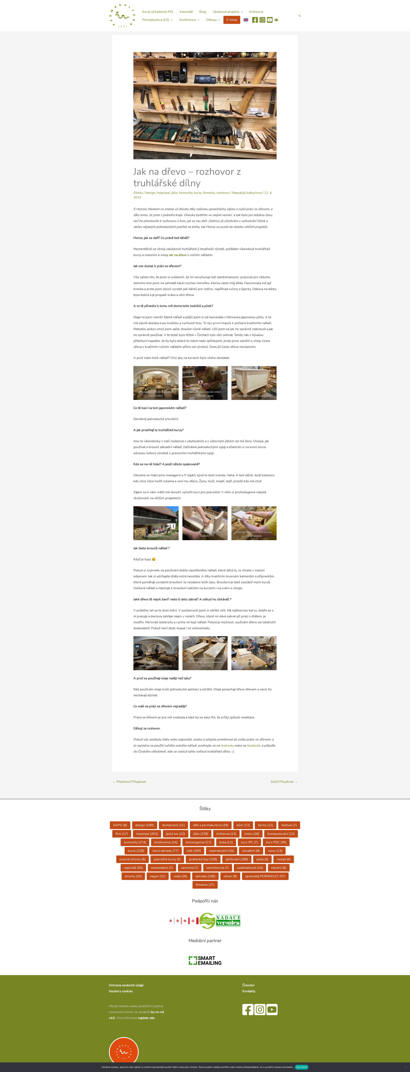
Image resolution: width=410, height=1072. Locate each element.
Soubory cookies (121, 991)
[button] (299, 15)
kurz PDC (276, 842)
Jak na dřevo (178, 255)
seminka (189, 868)
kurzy (198, 193)
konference (165, 842)
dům (243, 825)
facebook (253, 745)
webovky (227, 745)
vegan (157, 876)
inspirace (163, 193)
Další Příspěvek (284, 782)
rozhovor (223, 193)
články (138, 193)
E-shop (232, 20)
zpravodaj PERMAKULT (265, 876)
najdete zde (146, 1018)
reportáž (133, 868)
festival (289, 825)
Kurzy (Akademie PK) (157, 12)
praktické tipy (203, 859)
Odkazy (211, 20)
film (121, 834)
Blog (202, 12)
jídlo (174, 193)
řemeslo (209, 193)
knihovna (226, 834)
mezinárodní (221, 851)
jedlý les (175, 834)
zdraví (230, 876)
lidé (194, 851)
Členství (248, 985)
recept (284, 859)
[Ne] (406, 1067)
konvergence (198, 842)
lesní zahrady (165, 851)
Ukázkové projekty (226, 12)
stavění (278, 868)
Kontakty (248, 991)
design (150, 193)
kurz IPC (249, 842)
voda (180, 876)
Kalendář (186, 12)
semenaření (162, 868)
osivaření (251, 851)
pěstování (237, 859)
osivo (275, 851)
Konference (187, 20)
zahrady (205, 876)
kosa (226, 842)
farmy (265, 825)
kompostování (281, 834)
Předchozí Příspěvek (129, 782)
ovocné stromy (132, 859)
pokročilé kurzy (167, 859)
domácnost (173, 825)
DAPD (120, 825)
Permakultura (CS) (155, 20)
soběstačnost (250, 868)
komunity (186, 193)
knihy (252, 834)
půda (262, 859)
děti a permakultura (210, 825)
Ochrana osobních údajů (126, 985)
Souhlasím (301, 1067)
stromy (133, 876)
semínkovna (217, 868)
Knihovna (256, 12)
